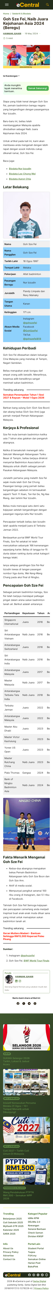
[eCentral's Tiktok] (42, 1274)
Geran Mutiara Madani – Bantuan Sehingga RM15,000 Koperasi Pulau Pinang (23, 936)
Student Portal (36, 1248)
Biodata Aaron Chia (20, 178)
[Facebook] (18, 1003)
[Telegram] (29, 1003)
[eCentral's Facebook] (29, 1274)
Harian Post (34, 1263)
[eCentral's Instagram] (33, 1274)
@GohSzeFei (30, 330)
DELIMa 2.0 (34, 1221)
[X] (23, 1003)
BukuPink (33, 1266)
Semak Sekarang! (37, 88)
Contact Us (9, 1259)
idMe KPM (33, 1218)
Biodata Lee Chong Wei (22, 173)
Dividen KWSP (35, 1236)
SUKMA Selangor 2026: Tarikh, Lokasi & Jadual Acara (16, 1061)
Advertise (8, 1255)
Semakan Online (37, 1259)
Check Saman (35, 1232)
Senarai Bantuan (37, 1229)
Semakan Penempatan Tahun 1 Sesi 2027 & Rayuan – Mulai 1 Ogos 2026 (23, 396)
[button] (11, 77)
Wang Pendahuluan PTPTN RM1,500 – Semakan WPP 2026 (18, 1195)
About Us (8, 1248)
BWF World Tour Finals (36, 960)
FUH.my (32, 1255)
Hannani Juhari (12, 33)
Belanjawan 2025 (12, 1218)
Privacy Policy (11, 1252)
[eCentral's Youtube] (46, 1274)
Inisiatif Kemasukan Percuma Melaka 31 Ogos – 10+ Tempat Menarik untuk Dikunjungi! (19, 1107)
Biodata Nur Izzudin (20, 168)
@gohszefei (30, 322)
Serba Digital (39, 1281)
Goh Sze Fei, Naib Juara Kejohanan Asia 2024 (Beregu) (25, 23)
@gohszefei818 (32, 338)
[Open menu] (6, 4)
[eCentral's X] (38, 1274)
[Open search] (47, 4)
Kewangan (33, 1225)
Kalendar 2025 (11, 1230)
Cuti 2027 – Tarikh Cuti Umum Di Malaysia (16, 1152)
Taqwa (31, 1252)
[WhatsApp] (35, 1003)
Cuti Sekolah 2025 (13, 1222)
